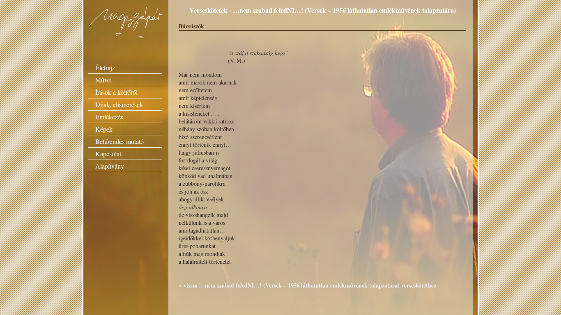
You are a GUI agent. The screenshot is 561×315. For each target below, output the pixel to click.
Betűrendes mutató (119, 141)
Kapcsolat (108, 153)
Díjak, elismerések (119, 104)
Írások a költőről (116, 92)
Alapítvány (109, 166)
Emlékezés (109, 116)
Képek (104, 129)
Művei (103, 79)
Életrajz (105, 67)
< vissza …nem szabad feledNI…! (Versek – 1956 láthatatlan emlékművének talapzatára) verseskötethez (307, 285)
